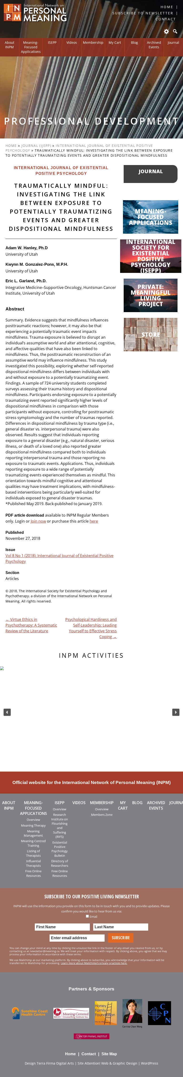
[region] (91, 712)
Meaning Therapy (33, 825)
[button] (7, 712)
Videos (71, 42)
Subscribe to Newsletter (142, 13)
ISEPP (52, 42)
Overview (33, 819)
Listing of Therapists (33, 853)
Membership (93, 42)
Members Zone (101, 814)
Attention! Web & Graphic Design (111, 1063)
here (94, 521)
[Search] (174, 31)
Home (167, 7)
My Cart (115, 42)
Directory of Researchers (59, 863)
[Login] (166, 31)
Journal (173, 42)
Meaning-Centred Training (33, 843)
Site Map (109, 1054)
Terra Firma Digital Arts (55, 1063)
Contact (166, 19)
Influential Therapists (33, 863)
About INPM (9, 44)
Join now (38, 521)
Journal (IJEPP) (36, 145)
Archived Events (154, 44)
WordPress (149, 1063)
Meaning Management (33, 833)
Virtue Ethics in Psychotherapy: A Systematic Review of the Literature (31, 625)
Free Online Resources (33, 873)
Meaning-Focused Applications (31, 47)
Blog (134, 42)
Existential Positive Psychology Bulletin (59, 849)
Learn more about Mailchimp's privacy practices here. (94, 963)
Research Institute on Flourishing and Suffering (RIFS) (59, 825)
